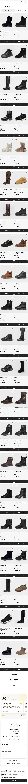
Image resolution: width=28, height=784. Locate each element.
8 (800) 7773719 (14, 730)
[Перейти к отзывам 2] (4, 715)
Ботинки (16, 314)
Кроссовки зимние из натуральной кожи (5, 629)
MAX (18, 739)
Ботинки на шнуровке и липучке (19, 253)
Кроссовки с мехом (4, 63)
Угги (1, 659)
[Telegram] (9, 739)
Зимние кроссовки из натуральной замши (19, 126)
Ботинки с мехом (18, 31)
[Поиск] (21, 2)
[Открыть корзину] (25, 2)
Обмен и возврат (6, 749)
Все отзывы (23, 715)
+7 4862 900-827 (14, 733)
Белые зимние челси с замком (6, 157)
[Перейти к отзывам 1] (3, 715)
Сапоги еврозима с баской (6, 189)
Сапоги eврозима (4, 94)
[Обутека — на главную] (14, 725)
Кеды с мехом (17, 189)
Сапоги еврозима (4, 221)
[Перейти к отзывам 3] (5, 715)
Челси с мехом (17, 534)
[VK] (13, 739)
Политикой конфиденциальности (14, 774)
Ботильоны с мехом (18, 63)
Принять (14, 781)
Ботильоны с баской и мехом (20, 502)
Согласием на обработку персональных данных (11, 776)
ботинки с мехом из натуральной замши (4, 32)
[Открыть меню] (2, 2)
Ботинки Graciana (18, 157)
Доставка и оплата (6, 747)
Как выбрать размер (6, 751)
